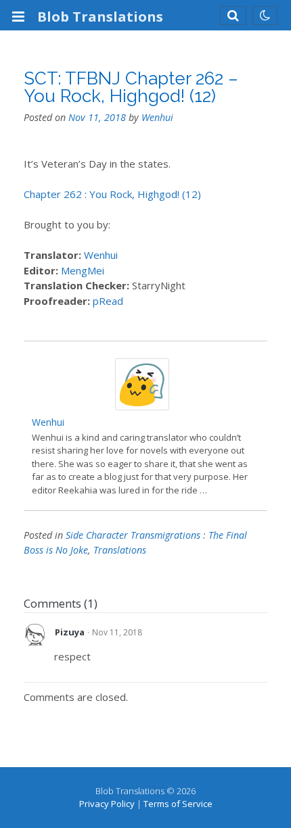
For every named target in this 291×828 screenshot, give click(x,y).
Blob (100, 16)
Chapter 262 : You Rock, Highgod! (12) (112, 194)
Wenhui (157, 117)
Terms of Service (177, 804)
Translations (119, 549)
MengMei (82, 270)
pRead (108, 301)
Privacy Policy (107, 804)
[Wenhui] (142, 406)
